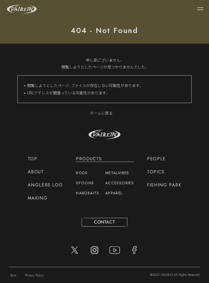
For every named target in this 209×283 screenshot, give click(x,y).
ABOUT (36, 172)
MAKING (38, 198)
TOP (33, 159)
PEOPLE (156, 159)
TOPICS (156, 172)
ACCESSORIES (119, 183)
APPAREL (114, 193)
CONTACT (104, 222)
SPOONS (85, 183)
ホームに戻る (101, 113)
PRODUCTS (89, 159)
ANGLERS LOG (45, 185)
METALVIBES (117, 173)
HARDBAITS (87, 193)
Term (13, 275)
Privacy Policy (34, 275)
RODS (82, 173)
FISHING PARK (164, 185)
